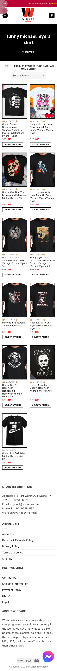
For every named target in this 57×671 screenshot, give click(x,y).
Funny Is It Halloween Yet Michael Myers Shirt (13, 325)
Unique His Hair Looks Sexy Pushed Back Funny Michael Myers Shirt (41, 128)
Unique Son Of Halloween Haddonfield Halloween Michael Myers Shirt (12, 391)
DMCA (6, 595)
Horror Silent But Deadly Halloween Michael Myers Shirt (41, 388)
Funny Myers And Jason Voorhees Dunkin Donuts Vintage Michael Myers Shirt (42, 262)
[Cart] (52, 15)
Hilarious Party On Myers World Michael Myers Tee (41, 325)
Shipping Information (15, 583)
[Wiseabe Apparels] (28, 15)
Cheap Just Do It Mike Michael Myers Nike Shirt (13, 456)
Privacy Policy (10, 546)
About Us (8, 534)
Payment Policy (11, 589)
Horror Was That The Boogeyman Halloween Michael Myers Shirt (14, 195)
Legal (5, 602)
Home (6, 66)
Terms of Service (12, 552)
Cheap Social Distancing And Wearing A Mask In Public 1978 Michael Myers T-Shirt (13, 130)
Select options (13, 144)
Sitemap (7, 558)
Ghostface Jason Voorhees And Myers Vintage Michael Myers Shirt (14, 262)
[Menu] (5, 15)
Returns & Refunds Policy (17, 540)
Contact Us (9, 577)
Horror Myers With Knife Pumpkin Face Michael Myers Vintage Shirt (42, 196)
